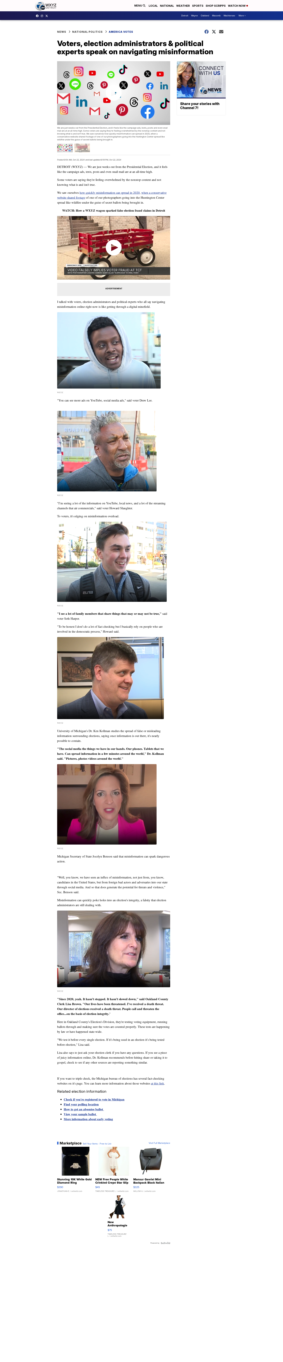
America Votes (121, 31)
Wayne (194, 15)
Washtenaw (229, 15)
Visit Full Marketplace (159, 1143)
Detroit (184, 15)
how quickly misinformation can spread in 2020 (110, 192)
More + (242, 15)
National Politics (87, 31)
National (167, 5)
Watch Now (237, 5)
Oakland (205, 15)
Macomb (216, 15)
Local (153, 5)
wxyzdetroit (38, 16)
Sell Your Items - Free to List (97, 1144)
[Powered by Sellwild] (165, 1243)
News (61, 31)
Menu (138, 5)
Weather (183, 5)
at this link (157, 1083)
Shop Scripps (216, 5)
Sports (197, 5)
